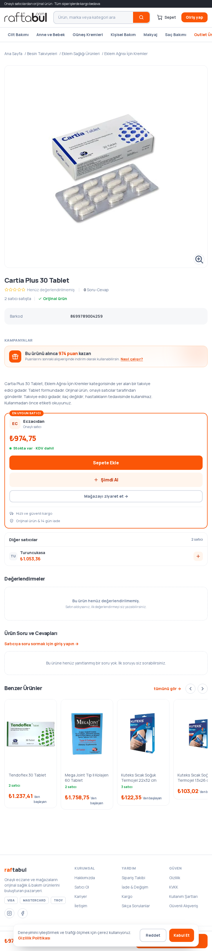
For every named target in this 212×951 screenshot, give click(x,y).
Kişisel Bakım (123, 34)
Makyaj (150, 34)
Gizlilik (174, 877)
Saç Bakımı (175, 34)
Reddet (153, 935)
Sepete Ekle (106, 463)
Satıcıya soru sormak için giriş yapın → (41, 643)
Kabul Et (182, 935)
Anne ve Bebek (50, 34)
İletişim (81, 905)
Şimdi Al (109, 480)
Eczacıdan (33, 421)
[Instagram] (9, 913)
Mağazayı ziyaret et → (106, 496)
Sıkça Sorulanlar (136, 905)
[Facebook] (23, 913)
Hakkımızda (85, 877)
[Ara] (141, 17)
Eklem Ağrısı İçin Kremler (126, 53)
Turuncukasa (32, 552)
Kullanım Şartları (183, 896)
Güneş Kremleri (88, 34)
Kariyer (81, 896)
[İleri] (203, 689)
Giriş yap (194, 17)
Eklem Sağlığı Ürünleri (81, 53)
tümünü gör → (167, 688)
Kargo (127, 896)
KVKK (173, 887)
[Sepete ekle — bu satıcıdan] (198, 556)
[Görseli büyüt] (106, 166)
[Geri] (190, 689)
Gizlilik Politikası (34, 938)
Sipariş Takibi (133, 877)
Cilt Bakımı (18, 34)
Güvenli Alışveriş (183, 905)
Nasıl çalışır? (132, 359)
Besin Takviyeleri (42, 53)
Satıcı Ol (82, 887)
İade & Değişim (135, 887)
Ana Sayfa (13, 53)
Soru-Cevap (96, 289)
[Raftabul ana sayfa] (25, 17)
